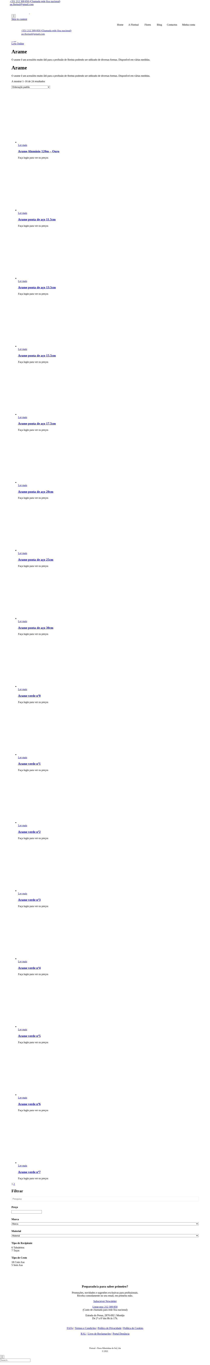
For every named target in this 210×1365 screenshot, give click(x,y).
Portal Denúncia (121, 1333)
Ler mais (22, 145)
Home (120, 24)
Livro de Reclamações (99, 1333)
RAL (83, 1333)
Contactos (172, 24)
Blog (159, 24)
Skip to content (19, 19)
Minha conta (188, 24)
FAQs (70, 1328)
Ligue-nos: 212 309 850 (105, 1306)
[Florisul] (29, 12)
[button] (17, 43)
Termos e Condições (85, 1328)
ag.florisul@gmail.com (21, 4)
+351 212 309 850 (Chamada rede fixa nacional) (35, 1)
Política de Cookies (133, 1328)
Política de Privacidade (109, 1328)
